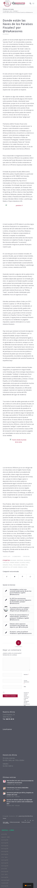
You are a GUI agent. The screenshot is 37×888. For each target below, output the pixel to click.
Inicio (11, 11)
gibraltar (24, 565)
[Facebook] (28, 820)
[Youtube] (30, 820)
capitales (6, 562)
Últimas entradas (8, 9)
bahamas (13, 560)
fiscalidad (15, 11)
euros (28, 562)
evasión (5, 565)
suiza (25, 567)
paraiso (20, 567)
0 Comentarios (16, 556)
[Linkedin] (33, 820)
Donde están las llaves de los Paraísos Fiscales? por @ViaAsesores (18, 26)
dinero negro (14, 562)
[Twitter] (25, 820)
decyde (28, 556)
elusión (22, 562)
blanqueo (27, 560)
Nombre (26, 674)
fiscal (11, 565)
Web (25, 686)
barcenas (20, 560)
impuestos (6, 567)
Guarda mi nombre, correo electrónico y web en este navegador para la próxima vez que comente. (27, 699)
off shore (13, 567)
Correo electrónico (26, 682)
